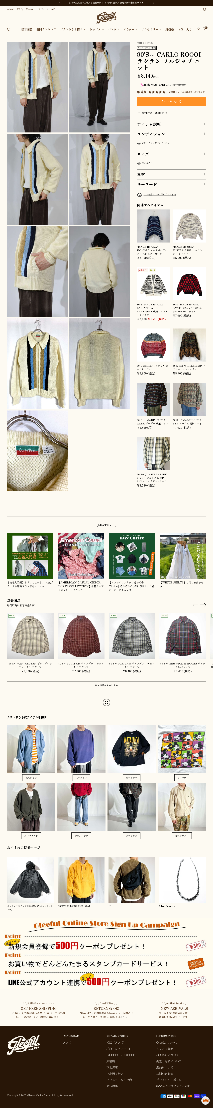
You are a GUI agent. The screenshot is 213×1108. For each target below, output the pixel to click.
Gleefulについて (167, 1042)
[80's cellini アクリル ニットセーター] (153, 345)
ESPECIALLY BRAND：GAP (74, 906)
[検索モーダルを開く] (8, 29)
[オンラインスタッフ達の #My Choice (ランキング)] (30, 880)
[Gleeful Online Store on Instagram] (204, 9)
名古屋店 (112, 1086)
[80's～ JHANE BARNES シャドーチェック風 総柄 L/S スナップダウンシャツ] (153, 453)
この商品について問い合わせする (160, 195)
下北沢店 (112, 1067)
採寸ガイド (147, 163)
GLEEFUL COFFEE (120, 1055)
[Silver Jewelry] (182, 880)
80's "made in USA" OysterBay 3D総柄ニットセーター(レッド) (188, 308)
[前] (59, 3)
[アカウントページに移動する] (197, 29)
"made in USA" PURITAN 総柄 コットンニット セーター (189, 250)
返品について (164, 1067)
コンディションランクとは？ (156, 143)
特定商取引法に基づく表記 (173, 1086)
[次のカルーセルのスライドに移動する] (203, 510)
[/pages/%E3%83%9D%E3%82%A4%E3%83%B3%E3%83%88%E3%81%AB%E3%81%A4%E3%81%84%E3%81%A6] (106, 953)
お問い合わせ (164, 1073)
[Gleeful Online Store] (106, 18)
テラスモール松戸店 (119, 1080)
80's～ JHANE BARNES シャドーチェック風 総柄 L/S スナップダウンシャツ (152, 478)
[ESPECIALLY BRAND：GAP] (81, 880)
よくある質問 (164, 1049)
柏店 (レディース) (118, 1049)
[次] (153, 3)
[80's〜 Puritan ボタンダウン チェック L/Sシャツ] (81, 636)
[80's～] (153, 399)
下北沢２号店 (114, 1073)
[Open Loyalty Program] (205, 1100)
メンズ (67, 1042)
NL (110, 906)
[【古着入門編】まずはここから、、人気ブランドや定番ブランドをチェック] (30, 556)
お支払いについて (167, 1055)
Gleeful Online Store (38, 1095)
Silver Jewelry (167, 906)
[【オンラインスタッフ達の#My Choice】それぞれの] (132, 556)
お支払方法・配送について (155, 113)
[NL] (131, 880)
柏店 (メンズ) (115, 1042)
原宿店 (110, 1061)
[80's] (153, 283)
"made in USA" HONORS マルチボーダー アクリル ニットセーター (152, 250)
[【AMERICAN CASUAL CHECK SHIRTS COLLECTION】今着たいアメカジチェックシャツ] (81, 556)
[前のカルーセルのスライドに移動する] (195, 510)
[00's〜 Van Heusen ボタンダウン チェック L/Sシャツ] (30, 636)
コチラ (124, 1017)
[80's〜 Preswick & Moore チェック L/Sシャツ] (182, 636)
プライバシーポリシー (170, 1080)
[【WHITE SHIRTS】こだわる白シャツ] (183, 556)
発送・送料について (169, 1061)
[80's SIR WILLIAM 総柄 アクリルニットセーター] (189, 345)
